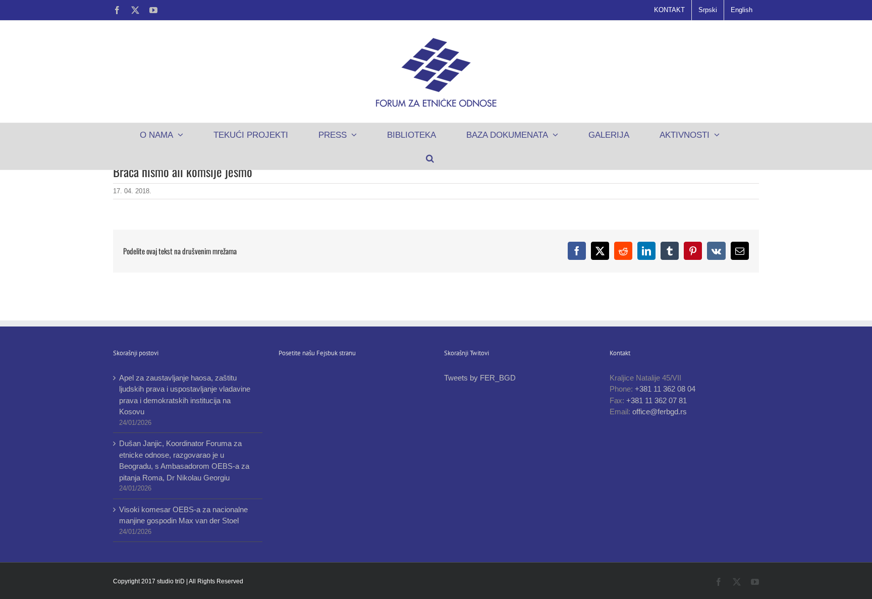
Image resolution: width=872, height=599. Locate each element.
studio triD (171, 581)
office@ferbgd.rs (659, 411)
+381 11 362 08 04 (665, 389)
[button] (430, 158)
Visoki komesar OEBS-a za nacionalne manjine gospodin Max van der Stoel (183, 515)
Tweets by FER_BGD (480, 377)
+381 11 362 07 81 (656, 400)
